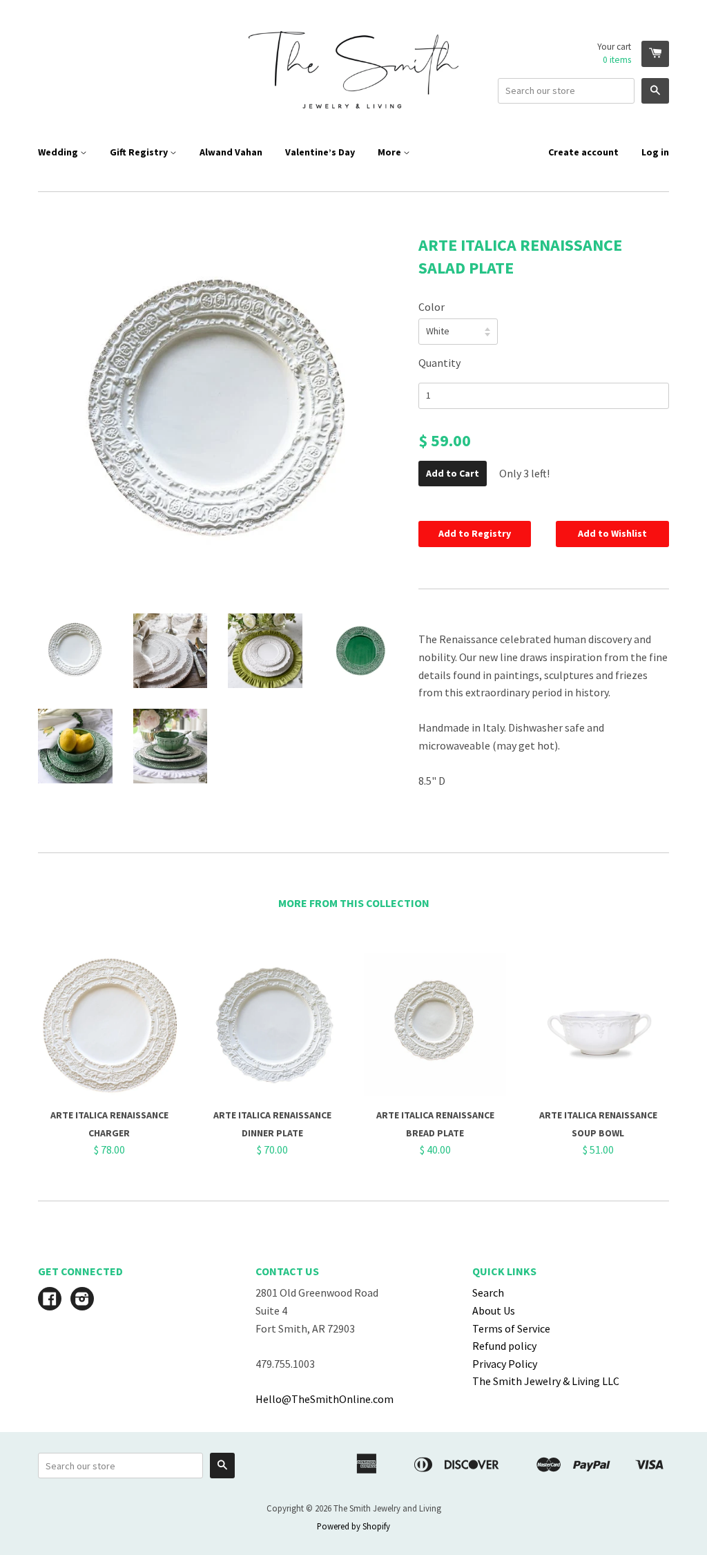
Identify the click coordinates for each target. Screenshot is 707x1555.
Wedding (59, 152)
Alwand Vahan (231, 152)
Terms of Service (511, 1328)
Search (488, 1292)
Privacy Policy (504, 1364)
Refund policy (504, 1346)
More (390, 152)
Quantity (439, 363)
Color (431, 307)
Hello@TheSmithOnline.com (324, 1399)
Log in (655, 152)
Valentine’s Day (320, 152)
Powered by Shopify (353, 1526)
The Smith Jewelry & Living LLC (545, 1381)
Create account (583, 152)
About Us (493, 1310)
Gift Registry (140, 152)
